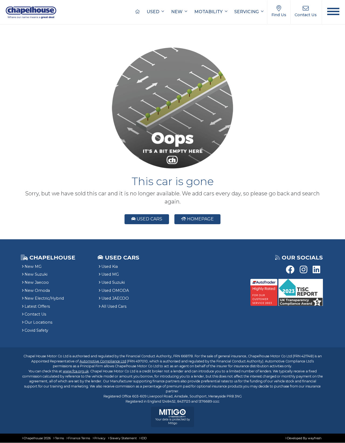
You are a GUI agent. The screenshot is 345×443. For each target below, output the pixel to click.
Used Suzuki (113, 282)
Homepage (200, 218)
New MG (33, 266)
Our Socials (302, 257)
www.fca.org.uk (76, 371)
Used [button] (153, 11)
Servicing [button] (247, 11)
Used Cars (149, 218)
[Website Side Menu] (333, 12)
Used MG (110, 274)
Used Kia (109, 266)
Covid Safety (36, 330)
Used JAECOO (115, 298)
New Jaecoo (37, 282)
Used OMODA (115, 290)
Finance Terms (79, 438)
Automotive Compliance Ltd (103, 361)
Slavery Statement (123, 438)
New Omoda (37, 290)
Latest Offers (37, 306)
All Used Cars (113, 306)
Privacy (99, 438)
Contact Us (35, 314)
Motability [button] (209, 11)
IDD (144, 438)
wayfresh (315, 438)
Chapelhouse (51, 257)
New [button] (177, 11)
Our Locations (38, 322)
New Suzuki (36, 274)
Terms (59, 438)
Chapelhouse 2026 (37, 438)
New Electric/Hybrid (44, 298)
